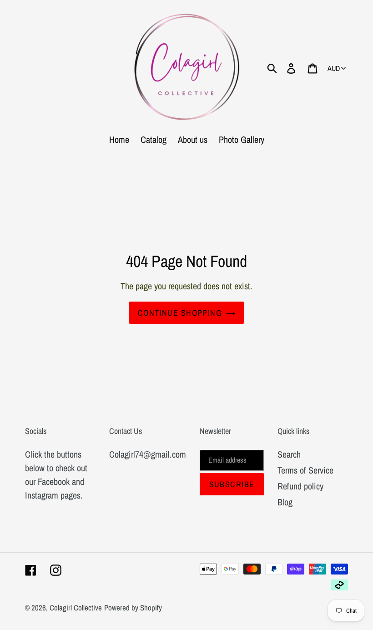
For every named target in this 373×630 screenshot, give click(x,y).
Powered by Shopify (133, 607)
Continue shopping (180, 312)
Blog (284, 502)
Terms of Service (305, 470)
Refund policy (300, 486)
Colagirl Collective (76, 607)
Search (289, 454)
